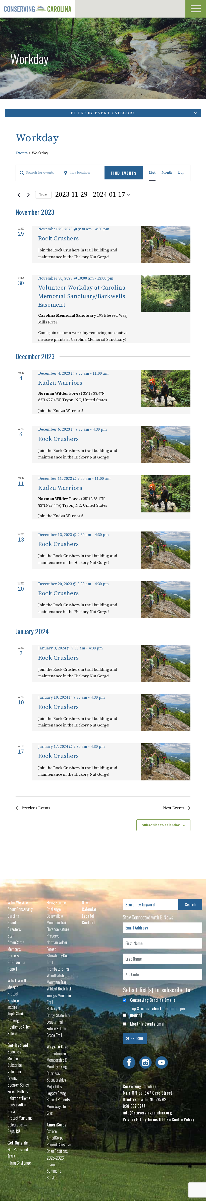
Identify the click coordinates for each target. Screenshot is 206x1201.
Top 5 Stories (17, 1014)
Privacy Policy (134, 1119)
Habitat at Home (19, 1098)
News (86, 903)
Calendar (89, 909)
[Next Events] (28, 195)
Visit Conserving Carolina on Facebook (129, 1062)
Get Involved (18, 1045)
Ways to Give (57, 1047)
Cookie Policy (183, 1119)
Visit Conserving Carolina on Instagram (145, 1062)
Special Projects (58, 1100)
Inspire (12, 1007)
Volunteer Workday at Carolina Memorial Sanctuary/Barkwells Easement (81, 296)
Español (88, 916)
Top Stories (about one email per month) (157, 1012)
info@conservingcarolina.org (147, 1113)
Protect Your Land (20, 1118)
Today (43, 194)
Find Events (124, 173)
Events (22, 153)
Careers (13, 956)
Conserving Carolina (37, 9)
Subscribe (15, 1065)
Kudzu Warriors (60, 383)
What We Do (18, 980)
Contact (88, 922)
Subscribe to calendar (161, 825)
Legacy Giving (56, 1093)
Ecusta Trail (55, 1022)
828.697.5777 (134, 1106)
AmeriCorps (56, 1125)
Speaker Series (18, 1085)
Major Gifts (54, 1087)
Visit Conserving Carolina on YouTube (161, 1062)
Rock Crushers (58, 238)
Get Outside (18, 1143)
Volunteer (14, 1072)
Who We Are (18, 903)
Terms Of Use (159, 1119)
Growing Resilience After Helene (19, 1027)
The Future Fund (58, 1053)
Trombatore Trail (58, 969)
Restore (13, 1000)
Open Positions (57, 1151)
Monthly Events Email (148, 1024)
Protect (13, 994)
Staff (11, 936)
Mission (13, 987)
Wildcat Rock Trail (59, 989)
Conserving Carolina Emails (153, 1000)
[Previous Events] (19, 195)
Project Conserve (59, 1145)
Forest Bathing (18, 1092)
